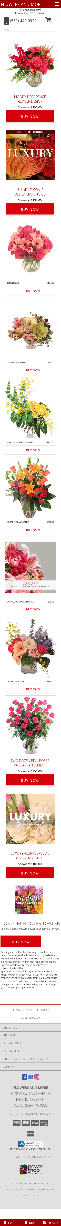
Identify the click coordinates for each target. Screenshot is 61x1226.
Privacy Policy (15, 1189)
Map (31, 1222)
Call (11, 1222)
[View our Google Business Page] (30, 1079)
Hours (52, 1222)
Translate (41, 13)
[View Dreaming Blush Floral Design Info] (30, 647)
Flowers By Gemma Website (30, 1157)
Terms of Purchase (40, 1189)
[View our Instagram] (36, 1079)
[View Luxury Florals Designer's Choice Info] (30, 155)
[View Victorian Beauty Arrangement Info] (30, 328)
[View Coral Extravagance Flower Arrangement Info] (30, 488)
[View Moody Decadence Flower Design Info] (30, 62)
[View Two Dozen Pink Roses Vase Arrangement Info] (30, 726)
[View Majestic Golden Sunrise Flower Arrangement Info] (30, 408)
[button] (51, 21)
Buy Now (30, 116)
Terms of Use (30, 1195)
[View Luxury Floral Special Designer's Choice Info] (30, 819)
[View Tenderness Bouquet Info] (30, 249)
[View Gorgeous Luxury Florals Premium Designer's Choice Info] (30, 567)
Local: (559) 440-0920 (30, 1105)
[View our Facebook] (24, 1079)
